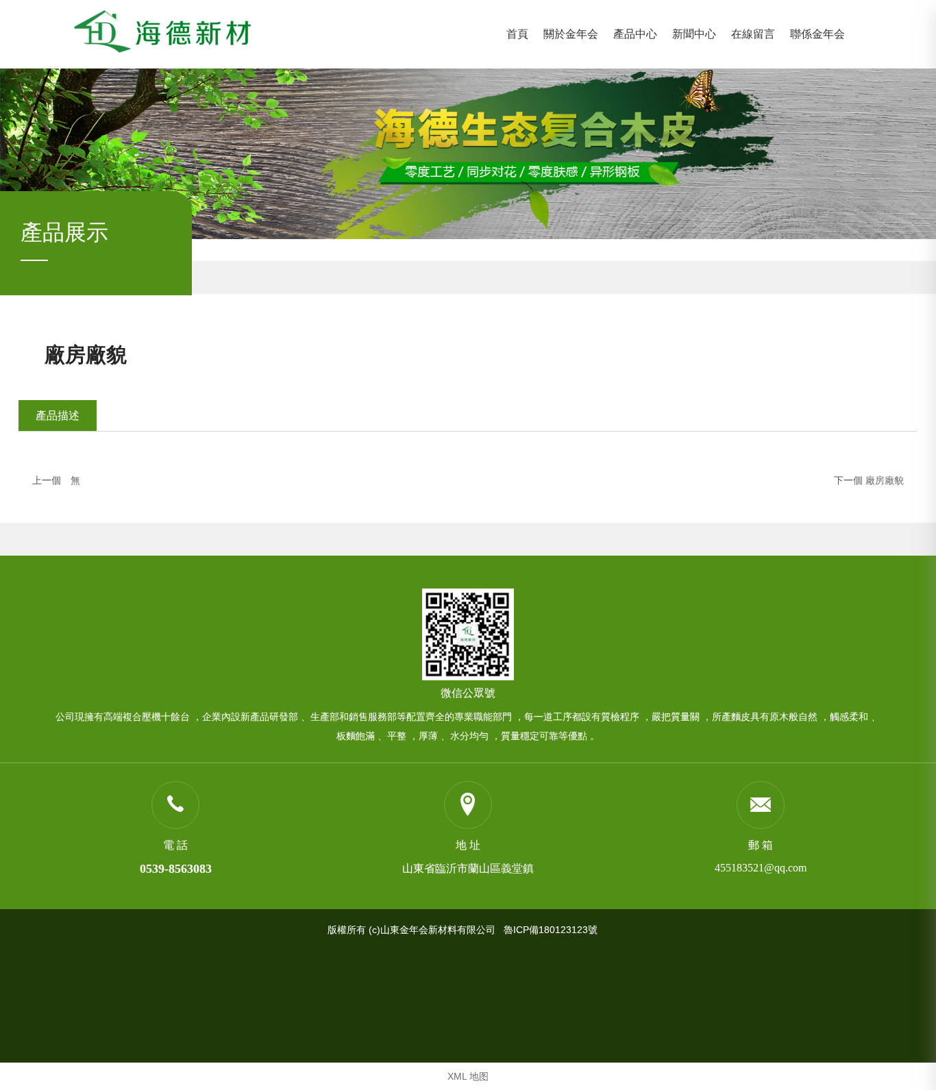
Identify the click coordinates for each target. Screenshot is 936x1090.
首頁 (517, 34)
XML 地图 (468, 1076)
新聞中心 (694, 34)
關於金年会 (570, 34)
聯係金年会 (817, 34)
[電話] (175, 805)
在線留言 (753, 34)
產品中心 (635, 34)
